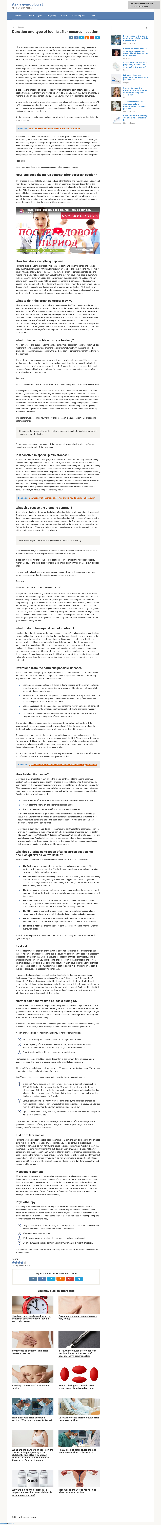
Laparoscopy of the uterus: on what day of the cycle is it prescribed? (135, 38)
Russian (3, 1523)
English (11, 1523)
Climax (64, 15)
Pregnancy (51, 15)
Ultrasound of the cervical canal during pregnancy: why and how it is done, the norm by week (135, 52)
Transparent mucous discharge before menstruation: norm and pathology (134, 105)
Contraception (78, 15)
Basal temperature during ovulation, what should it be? (135, 117)
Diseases (18, 15)
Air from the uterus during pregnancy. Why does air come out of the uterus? (135, 64)
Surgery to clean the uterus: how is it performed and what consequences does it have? (135, 91)
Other (92, 15)
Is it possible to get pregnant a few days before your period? (135, 77)
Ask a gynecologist (27, 4)
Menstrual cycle (35, 15)
